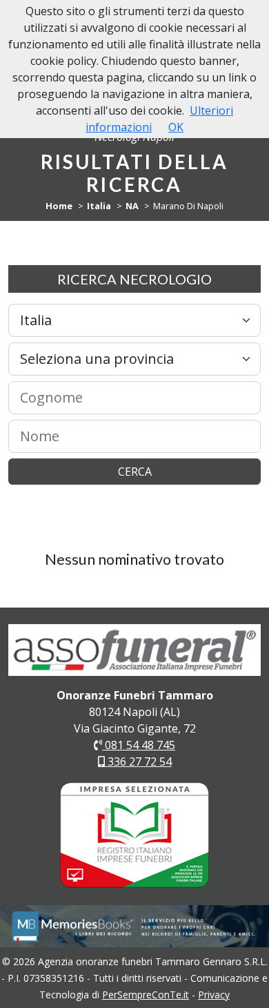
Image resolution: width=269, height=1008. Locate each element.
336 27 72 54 (138, 761)
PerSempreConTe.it (145, 994)
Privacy (214, 994)
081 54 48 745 (138, 745)
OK (175, 127)
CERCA (135, 471)
